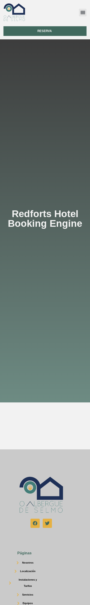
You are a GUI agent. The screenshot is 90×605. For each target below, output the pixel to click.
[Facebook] (35, 523)
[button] (83, 12)
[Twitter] (47, 523)
